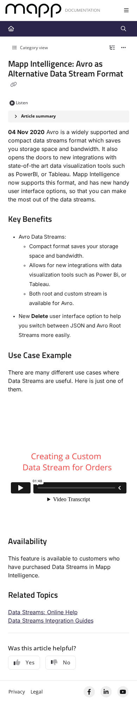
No (66, 662)
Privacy (16, 691)
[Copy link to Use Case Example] (82, 356)
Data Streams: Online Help (43, 612)
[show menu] (126, 10)
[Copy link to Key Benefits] (62, 219)
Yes (30, 662)
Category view (33, 48)
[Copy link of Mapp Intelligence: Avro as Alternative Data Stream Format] (13, 84)
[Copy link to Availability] (57, 542)
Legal (37, 691)
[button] (121, 685)
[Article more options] (123, 47)
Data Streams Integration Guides (50, 620)
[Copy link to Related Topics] (68, 595)
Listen (22, 103)
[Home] (52, 11)
